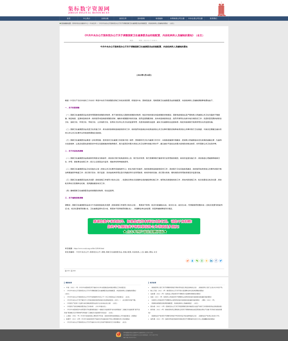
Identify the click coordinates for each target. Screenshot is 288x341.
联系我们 (213, 18)
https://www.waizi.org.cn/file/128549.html (89, 248)
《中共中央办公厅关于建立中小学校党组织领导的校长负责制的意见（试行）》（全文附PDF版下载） (101, 300)
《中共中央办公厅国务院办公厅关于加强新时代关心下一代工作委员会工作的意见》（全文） (98, 297)
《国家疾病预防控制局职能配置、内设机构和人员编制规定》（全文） (174, 303)
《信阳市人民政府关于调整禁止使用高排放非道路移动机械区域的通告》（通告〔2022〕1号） (183, 300)
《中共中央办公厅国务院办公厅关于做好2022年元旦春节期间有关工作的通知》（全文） (97, 322)
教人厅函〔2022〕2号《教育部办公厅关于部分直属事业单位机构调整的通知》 (177, 291)
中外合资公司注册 (195, 18)
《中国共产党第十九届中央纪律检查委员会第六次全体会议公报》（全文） (92, 303)
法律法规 (104, 18)
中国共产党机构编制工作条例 (82, 100)
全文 (155, 252)
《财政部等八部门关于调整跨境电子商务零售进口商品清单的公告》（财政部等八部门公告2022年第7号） (187, 287)
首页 (68, 18)
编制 (146, 252)
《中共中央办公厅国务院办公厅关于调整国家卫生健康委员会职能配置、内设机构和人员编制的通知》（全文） (136, 23)
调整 (103, 252)
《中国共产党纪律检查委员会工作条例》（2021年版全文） (86, 306)
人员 (142, 252)
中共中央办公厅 (82, 252)
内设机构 (135, 252)
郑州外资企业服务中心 (80, 23)
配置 (129, 252)
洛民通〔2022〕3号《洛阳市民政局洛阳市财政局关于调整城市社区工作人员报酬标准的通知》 (183, 319)
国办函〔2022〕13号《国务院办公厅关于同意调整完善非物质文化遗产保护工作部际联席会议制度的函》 (186, 306)
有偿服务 (159, 18)
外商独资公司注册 (177, 18)
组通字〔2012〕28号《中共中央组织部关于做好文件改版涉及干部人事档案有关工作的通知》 (98, 319)
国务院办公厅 (95, 252)
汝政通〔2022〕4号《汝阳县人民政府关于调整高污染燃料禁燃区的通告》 (176, 294)
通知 (151, 252)
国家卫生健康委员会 (114, 252)
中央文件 (93, 23)
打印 (68, 271)
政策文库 (123, 18)
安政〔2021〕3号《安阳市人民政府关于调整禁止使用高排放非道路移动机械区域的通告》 (181, 297)
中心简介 (86, 18)
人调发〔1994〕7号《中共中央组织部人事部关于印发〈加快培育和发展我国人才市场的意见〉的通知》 (102, 316)
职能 (125, 252)
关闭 (74, 271)
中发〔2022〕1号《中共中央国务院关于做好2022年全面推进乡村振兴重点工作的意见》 (96, 287)
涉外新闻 (141, 18)
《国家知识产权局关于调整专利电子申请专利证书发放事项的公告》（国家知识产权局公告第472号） (185, 316)
